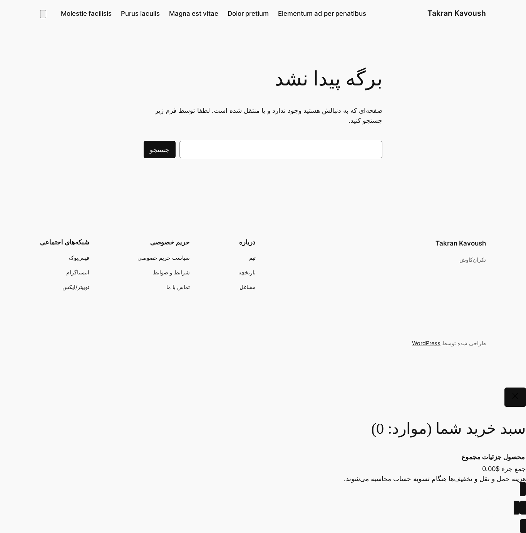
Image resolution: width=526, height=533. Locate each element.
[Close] (515, 397)
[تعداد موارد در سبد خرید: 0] (43, 14)
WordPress (426, 343)
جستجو (159, 150)
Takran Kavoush (456, 13)
